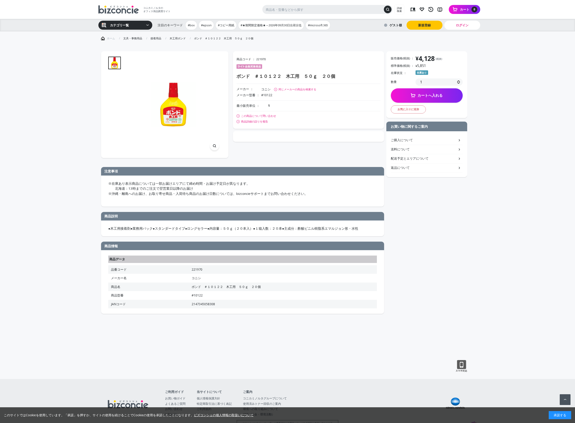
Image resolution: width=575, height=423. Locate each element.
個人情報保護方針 (208, 398)
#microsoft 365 (318, 25)
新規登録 (424, 25)
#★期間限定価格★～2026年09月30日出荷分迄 (271, 25)
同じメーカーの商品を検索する (297, 89)
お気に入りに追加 (408, 109)
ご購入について (402, 140)
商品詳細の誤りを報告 (254, 121)
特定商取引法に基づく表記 (214, 404)
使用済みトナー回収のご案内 (262, 404)
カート (467, 9)
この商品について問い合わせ (258, 116)
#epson (206, 25)
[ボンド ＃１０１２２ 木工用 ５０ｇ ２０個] (173, 105)
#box (191, 25)
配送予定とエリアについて (410, 158)
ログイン (462, 25)
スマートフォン (461, 366)
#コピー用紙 (226, 25)
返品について (400, 167)
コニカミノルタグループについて (265, 398)
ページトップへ (565, 399)
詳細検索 (399, 9)
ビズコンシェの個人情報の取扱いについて (224, 415)
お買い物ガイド (175, 398)
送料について (400, 149)
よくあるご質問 (175, 404)
